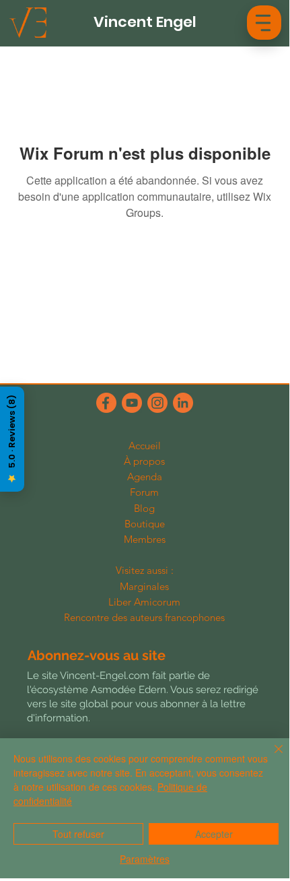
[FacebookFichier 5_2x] (106, 403)
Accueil (145, 445)
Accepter (214, 834)
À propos (144, 461)
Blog (144, 508)
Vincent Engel (145, 21)
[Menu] (263, 22)
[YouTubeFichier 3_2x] (132, 403)
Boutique (144, 523)
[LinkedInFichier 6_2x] (183, 403)
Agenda (144, 476)
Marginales (144, 586)
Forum (144, 492)
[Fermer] (270, 757)
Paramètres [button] (145, 859)
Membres (145, 539)
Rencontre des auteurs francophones (144, 617)
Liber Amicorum (144, 601)
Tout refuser (78, 834)
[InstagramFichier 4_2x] (157, 403)
